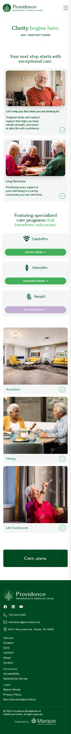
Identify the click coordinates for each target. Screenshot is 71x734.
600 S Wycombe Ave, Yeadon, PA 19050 (31, 629)
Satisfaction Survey (15, 678)
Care (6, 647)
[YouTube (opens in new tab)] (21, 606)
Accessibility (11, 673)
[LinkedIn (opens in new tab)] (13, 606)
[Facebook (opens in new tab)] (5, 606)
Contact (8, 662)
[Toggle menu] (65, 8)
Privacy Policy (12, 694)
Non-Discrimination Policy (19, 699)
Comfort (8, 652)
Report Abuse (11, 689)
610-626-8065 (17, 614)
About (7, 657)
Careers (8, 642)
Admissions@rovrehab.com (24, 622)
